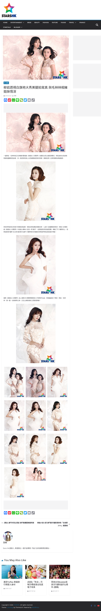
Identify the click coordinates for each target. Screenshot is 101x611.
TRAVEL (71, 22)
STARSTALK (7, 27)
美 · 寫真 (6, 83)
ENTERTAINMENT (16, 22)
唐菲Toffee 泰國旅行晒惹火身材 (12, 583)
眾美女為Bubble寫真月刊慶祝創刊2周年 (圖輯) (59, 584)
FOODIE (63, 22)
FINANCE (82, 22)
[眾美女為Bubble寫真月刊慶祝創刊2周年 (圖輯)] (59, 566)
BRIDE (29, 22)
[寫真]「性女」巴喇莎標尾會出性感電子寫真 (35, 584)
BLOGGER (17, 27)
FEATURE (55, 22)
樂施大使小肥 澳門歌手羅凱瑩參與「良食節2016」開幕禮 (52, 524)
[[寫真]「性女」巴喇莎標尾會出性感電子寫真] (35, 566)
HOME (5, 22)
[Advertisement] (39, 108)
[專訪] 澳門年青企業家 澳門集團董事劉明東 (19, 523)
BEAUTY (37, 22)
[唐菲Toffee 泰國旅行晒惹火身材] (12, 566)
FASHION (46, 22)
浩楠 (15, 96)
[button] (23, 22)
